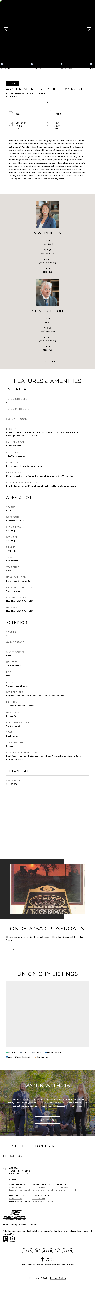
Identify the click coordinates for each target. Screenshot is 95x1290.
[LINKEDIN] (37, 1250)
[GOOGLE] (57, 1250)
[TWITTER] (44, 1250)
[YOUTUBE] (50, 1250)
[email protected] (19, 1201)
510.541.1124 (15, 1198)
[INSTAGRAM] (30, 1250)
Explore (16, 949)
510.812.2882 (15, 1187)
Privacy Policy (58, 1278)
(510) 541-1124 (47, 253)
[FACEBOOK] (24, 1250)
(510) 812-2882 (47, 331)
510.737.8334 (61, 1187)
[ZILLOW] (70, 1250)
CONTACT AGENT (48, 362)
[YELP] (64, 1250)
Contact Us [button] (47, 1120)
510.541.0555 (38, 1187)
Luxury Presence (64, 1264)
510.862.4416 (38, 1198)
